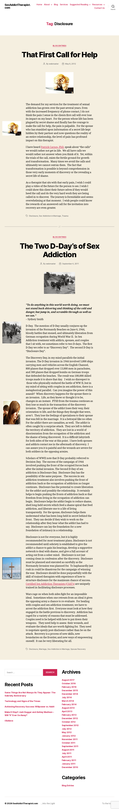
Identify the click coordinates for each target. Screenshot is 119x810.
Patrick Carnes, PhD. (52, 147)
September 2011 (70, 746)
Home (39, 4)
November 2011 (70, 739)
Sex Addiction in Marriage (50, 216)
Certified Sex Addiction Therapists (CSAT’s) (50, 584)
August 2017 (68, 680)
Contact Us (99, 8)
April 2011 (67, 757)
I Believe (9, 720)
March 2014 (68, 701)
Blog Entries (59, 46)
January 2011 (68, 764)
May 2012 (67, 732)
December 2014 (70, 694)
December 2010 (70, 767)
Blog (56, 4)
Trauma (65, 216)
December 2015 (70, 690)
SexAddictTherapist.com (17, 6)
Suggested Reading (79, 4)
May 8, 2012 (70, 64)
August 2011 (68, 750)
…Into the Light (48, 803)
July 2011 (66, 753)
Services (64, 4)
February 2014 (69, 704)
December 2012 (70, 718)
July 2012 (67, 729)
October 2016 (69, 683)
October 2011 (68, 743)
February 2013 (69, 715)
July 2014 (67, 697)
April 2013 (67, 711)
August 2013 (68, 708)
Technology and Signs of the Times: (23, 701)
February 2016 (69, 687)
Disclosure (33, 216)
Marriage (43, 649)
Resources (97, 4)
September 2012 (70, 725)
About (47, 4)
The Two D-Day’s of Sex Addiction (59, 250)
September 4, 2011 (70, 264)
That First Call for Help (59, 54)
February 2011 (69, 760)
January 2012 (69, 736)
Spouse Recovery (78, 649)
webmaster (54, 64)
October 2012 (69, 722)
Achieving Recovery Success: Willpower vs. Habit (29, 706)
